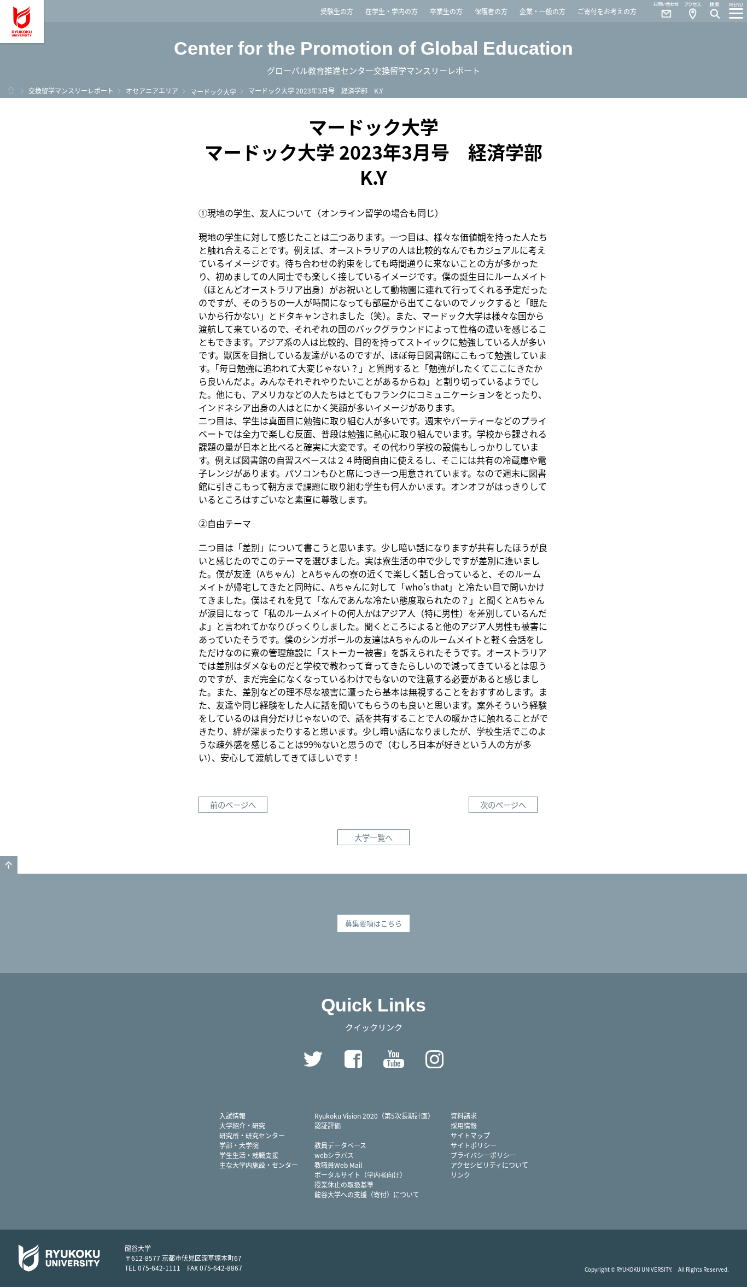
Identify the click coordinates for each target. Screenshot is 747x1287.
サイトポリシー (474, 1145)
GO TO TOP (8, 865)
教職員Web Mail (338, 1164)
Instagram (434, 1059)
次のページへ (503, 804)
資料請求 (464, 1115)
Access (692, 11)
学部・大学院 (239, 1145)
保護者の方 (491, 11)
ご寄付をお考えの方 (607, 11)
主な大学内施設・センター (258, 1164)
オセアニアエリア (152, 90)
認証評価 (327, 1125)
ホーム (10, 90)
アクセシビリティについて (489, 1164)
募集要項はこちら (373, 923)
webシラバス (334, 1155)
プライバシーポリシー (483, 1155)
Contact (662, 11)
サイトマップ (470, 1135)
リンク (460, 1174)
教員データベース (340, 1145)
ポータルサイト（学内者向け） (360, 1174)
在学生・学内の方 (391, 11)
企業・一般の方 (542, 11)
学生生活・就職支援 (248, 1155)
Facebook (353, 1059)
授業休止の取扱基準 (344, 1184)
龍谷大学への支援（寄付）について (366, 1194)
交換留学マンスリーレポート (71, 90)
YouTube (394, 1059)
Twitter (313, 1059)
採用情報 (464, 1125)
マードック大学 (213, 91)
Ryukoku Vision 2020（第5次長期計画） (374, 1115)
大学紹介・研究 (242, 1125)
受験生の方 (336, 11)
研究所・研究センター (252, 1135)
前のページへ (233, 804)
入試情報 (232, 1115)
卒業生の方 (446, 11)
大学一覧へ (373, 837)
